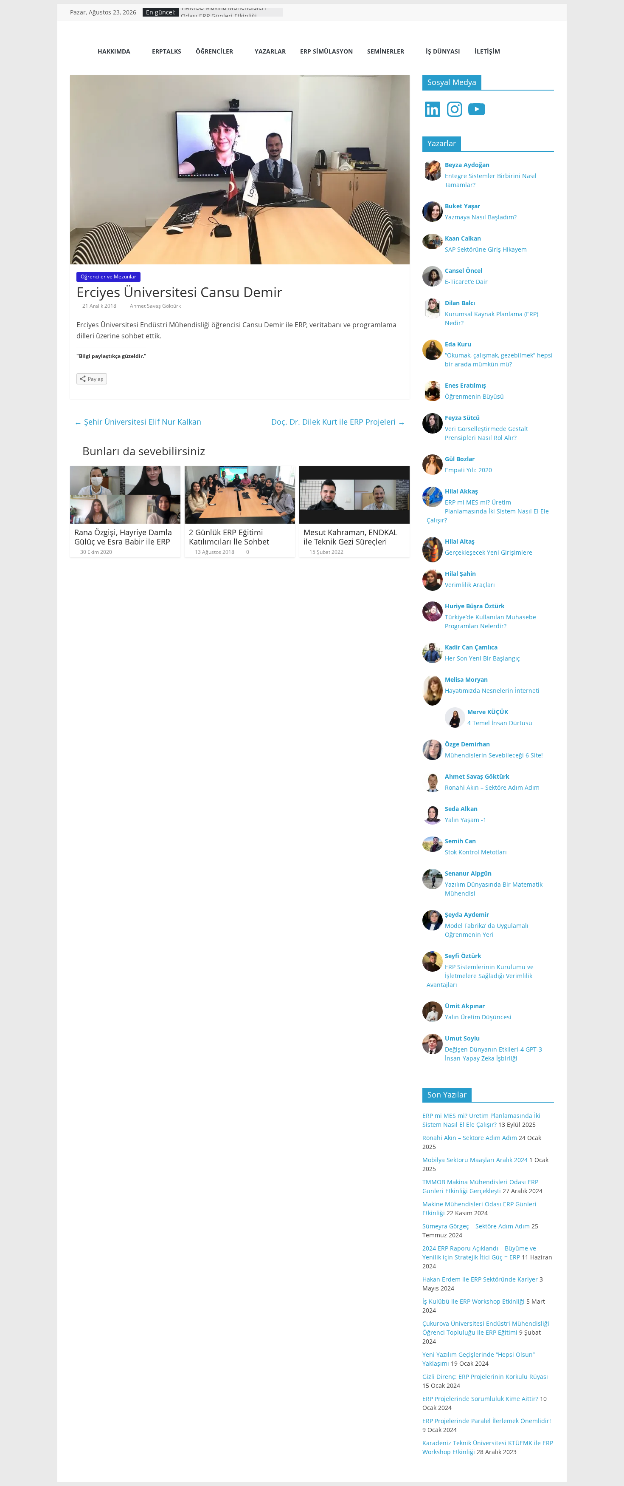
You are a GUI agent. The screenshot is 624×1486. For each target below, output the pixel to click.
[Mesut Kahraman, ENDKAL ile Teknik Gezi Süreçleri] (354, 471)
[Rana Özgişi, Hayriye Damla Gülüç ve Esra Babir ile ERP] (125, 471)
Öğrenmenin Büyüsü (474, 396)
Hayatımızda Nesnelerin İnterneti (492, 690)
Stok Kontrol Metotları (476, 852)
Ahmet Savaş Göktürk (155, 305)
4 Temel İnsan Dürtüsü (499, 723)
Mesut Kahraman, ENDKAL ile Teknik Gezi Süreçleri (350, 537)
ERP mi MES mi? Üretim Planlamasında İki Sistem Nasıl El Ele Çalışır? (488, 511)
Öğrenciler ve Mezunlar (108, 276)
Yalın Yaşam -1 (465, 820)
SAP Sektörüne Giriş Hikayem (486, 249)
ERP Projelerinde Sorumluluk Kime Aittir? (480, 1399)
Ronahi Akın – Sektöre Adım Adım (492, 787)
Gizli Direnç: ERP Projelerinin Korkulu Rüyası (485, 1377)
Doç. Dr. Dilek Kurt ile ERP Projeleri (338, 422)
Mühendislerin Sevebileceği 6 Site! (494, 755)
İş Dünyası (443, 51)
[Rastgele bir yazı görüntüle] (544, 52)
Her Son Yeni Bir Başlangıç (482, 658)
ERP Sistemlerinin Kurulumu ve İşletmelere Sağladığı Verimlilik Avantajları (480, 976)
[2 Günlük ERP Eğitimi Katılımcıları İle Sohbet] (240, 471)
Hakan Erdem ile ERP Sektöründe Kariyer (480, 1279)
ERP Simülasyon (326, 51)
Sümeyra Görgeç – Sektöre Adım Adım (476, 1226)
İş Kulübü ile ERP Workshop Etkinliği (473, 1301)
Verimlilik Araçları (470, 585)
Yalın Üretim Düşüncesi (478, 1017)
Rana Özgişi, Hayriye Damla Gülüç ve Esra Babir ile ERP (123, 537)
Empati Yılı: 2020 (468, 470)
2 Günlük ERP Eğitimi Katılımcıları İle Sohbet (229, 537)
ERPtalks (166, 51)
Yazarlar (270, 51)
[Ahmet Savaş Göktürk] (80, 52)
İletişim (487, 51)
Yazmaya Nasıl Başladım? (481, 217)
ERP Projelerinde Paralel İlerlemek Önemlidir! (486, 1421)
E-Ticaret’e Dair (466, 282)
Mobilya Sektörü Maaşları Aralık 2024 (475, 1160)
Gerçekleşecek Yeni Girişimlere (488, 552)
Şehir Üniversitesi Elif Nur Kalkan (137, 422)
